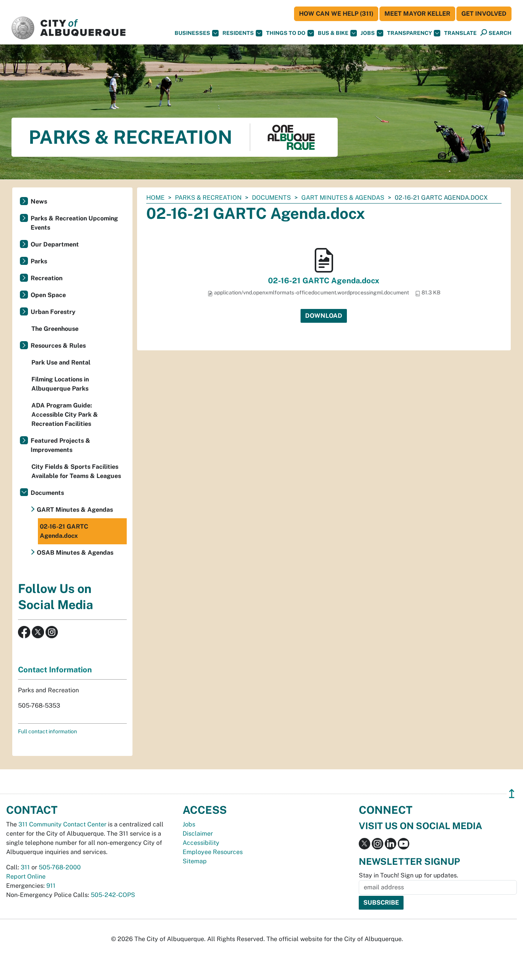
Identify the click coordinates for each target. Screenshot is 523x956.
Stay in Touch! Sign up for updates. (408, 875)
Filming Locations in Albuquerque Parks (60, 384)
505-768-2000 (60, 867)
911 (51, 885)
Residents (238, 33)
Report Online (26, 876)
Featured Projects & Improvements (60, 445)
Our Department (55, 244)
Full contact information (47, 731)
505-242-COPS (113, 895)
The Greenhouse (54, 328)
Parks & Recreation (208, 197)
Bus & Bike (333, 33)
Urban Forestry (53, 311)
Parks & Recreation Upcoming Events (74, 223)
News (39, 201)
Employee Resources (213, 852)
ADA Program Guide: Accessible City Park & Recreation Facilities (64, 414)
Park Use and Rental (60, 362)
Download (323, 315)
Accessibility (201, 842)
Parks (39, 261)
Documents (271, 197)
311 (25, 867)
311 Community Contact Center (62, 824)
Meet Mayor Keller (417, 13)
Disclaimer (198, 833)
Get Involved (484, 13)
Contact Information (55, 669)
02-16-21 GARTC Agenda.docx (323, 280)
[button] (460, 33)
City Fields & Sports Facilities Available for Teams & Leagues (76, 471)
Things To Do (286, 33)
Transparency (409, 33)
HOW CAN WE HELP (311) (336, 13)
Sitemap (195, 861)
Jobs (368, 33)
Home (155, 197)
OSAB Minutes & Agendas (75, 552)
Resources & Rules (58, 345)
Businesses (192, 33)
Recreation (46, 278)
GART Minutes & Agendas (342, 197)
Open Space (48, 295)
